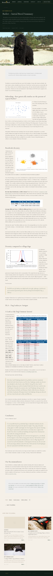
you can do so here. (12, 474)
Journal (20, 1)
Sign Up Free (47, 1)
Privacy (34, 573)
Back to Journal (11, 505)
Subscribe (26, 1)
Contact (33, 1)
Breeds (14, 1)
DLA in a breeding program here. (30, 371)
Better (5, 573)
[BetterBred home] (6, 2)
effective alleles (24, 500)
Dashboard (18, 573)
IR (29, 500)
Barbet (10, 500)
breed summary (16, 500)
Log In (39, 1)
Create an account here (35, 483)
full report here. (18, 90)
